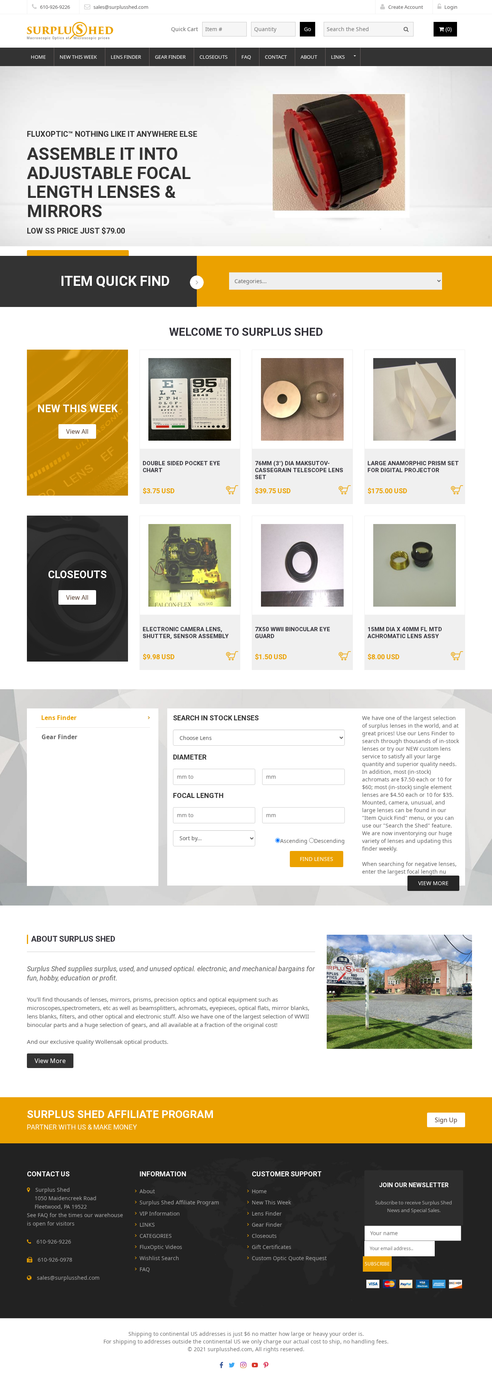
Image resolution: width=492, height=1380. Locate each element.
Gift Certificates (271, 1247)
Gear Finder (170, 56)
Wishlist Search (159, 1258)
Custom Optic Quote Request (289, 1258)
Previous (7, 159)
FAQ (43, 1215)
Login (450, 6)
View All (77, 431)
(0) (448, 29)
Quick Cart (184, 29)
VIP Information (160, 1213)
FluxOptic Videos (161, 1247)
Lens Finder (126, 56)
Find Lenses (316, 858)
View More (433, 883)
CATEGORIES (156, 1235)
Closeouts (213, 56)
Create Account (405, 6)
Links (338, 56)
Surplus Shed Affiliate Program (179, 1202)
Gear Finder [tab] (59, 737)
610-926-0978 (55, 1259)
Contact (276, 56)
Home (38, 56)
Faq (246, 56)
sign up (446, 1120)
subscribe (377, 1264)
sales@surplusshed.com (120, 6)
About (309, 56)
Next (484, 159)
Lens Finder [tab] (58, 717)
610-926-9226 (55, 6)
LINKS (147, 1224)
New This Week (78, 56)
